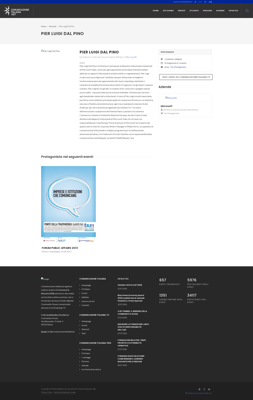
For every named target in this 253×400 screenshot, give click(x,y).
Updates (85, 297)
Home (43, 26)
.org (210, 2)
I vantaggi (86, 357)
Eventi (84, 293)
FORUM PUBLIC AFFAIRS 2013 (60, 248)
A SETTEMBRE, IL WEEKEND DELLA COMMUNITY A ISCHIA (132, 312)
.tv (205, 2)
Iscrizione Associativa (91, 369)
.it (195, 2)
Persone (52, 26)
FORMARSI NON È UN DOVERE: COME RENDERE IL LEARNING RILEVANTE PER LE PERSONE (131, 359)
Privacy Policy (46, 392)
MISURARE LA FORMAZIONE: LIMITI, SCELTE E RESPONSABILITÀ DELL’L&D (133, 327)
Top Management (178, 67)
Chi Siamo (86, 289)
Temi (84, 333)
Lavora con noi (88, 301)
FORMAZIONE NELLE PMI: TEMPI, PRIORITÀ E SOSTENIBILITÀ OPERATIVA (132, 343)
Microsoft (131, 57)
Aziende (85, 365)
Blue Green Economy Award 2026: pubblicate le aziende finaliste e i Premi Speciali (131, 298)
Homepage (86, 285)
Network (85, 329)
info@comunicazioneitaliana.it (199, 393)
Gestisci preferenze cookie (64, 392)
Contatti (85, 305)
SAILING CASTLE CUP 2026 (130, 285)
